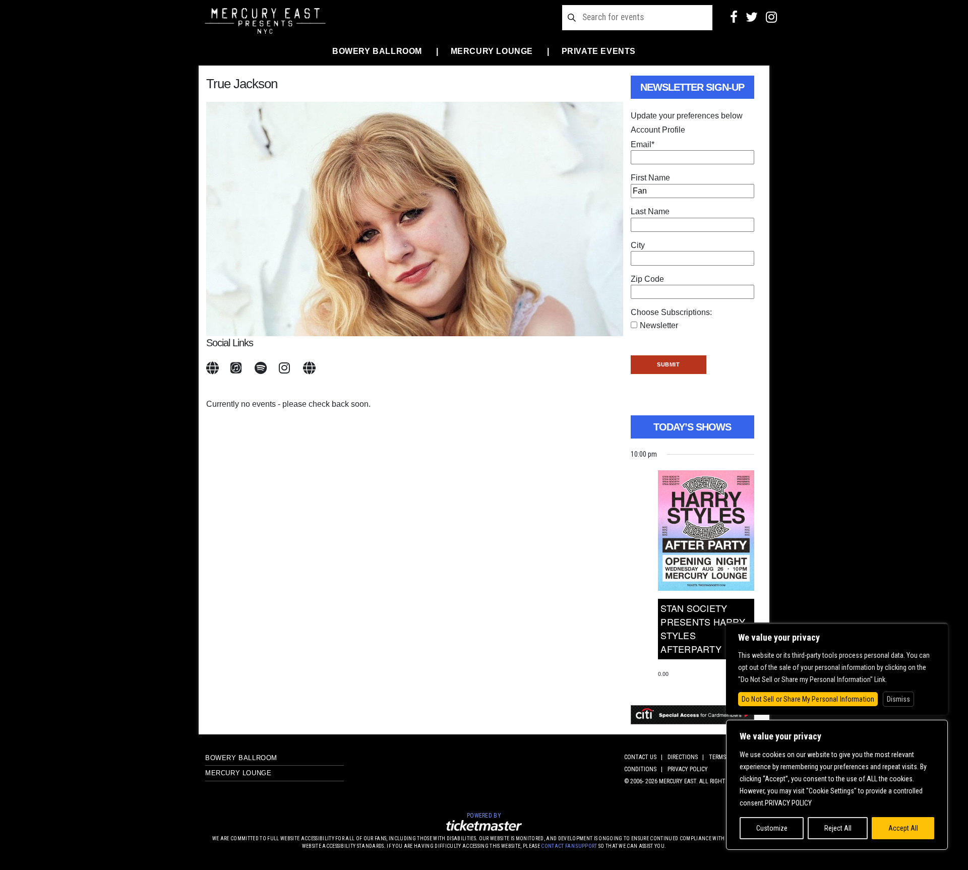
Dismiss (898, 699)
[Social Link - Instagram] (771, 17)
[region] (837, 785)
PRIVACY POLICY (688, 769)
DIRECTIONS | (687, 757)
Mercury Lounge (492, 51)
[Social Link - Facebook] (734, 17)
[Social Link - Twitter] (752, 17)
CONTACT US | (645, 757)
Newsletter (659, 325)
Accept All (903, 828)
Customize (772, 828)
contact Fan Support (569, 846)
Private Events (599, 51)
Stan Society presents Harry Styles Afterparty (702, 628)
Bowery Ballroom (377, 51)
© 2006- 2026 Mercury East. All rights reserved (689, 781)
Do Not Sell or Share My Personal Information (808, 699)
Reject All (838, 828)
